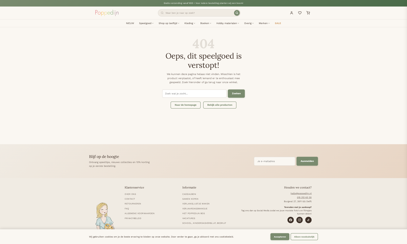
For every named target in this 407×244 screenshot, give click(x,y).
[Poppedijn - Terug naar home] (106, 13)
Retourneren (133, 203)
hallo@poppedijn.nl (301, 193)
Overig (248, 23)
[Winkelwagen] (308, 12)
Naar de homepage (186, 104)
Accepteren (280, 237)
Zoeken (236, 93)
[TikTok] (308, 220)
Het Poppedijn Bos (193, 213)
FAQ (127, 208)
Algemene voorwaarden (140, 213)
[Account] (291, 12)
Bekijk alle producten (219, 104)
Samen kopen (190, 199)
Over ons (130, 194)
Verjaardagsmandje (194, 208)
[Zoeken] (237, 13)
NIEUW (130, 23)
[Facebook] (290, 220)
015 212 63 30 (304, 197)
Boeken (204, 23)
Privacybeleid (133, 218)
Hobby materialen (226, 23)
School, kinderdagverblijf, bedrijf (204, 223)
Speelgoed (145, 23)
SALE (278, 23)
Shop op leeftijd (168, 23)
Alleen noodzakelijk (304, 237)
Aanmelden (307, 161)
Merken (263, 23)
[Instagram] (299, 220)
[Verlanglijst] (299, 12)
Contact (130, 199)
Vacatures (188, 218)
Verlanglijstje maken (196, 203)
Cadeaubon (189, 194)
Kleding (188, 23)
